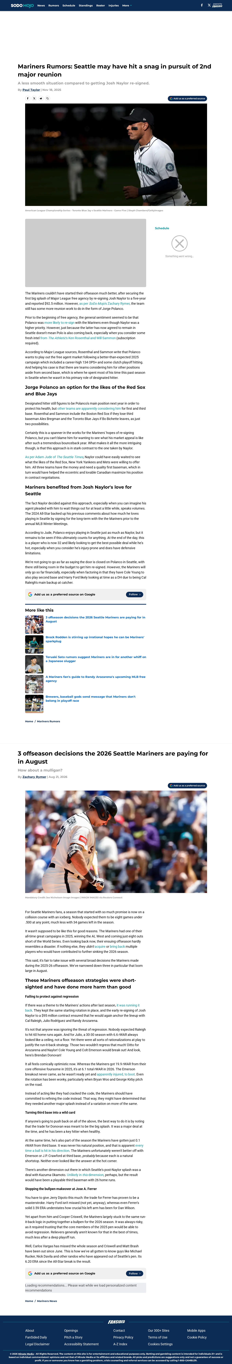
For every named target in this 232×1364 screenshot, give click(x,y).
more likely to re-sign (59, 323)
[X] (209, 5)
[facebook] (202, 5)
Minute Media (26, 1353)
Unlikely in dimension (85, 1175)
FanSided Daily (36, 1337)
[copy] (47, 98)
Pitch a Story (73, 1337)
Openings (71, 1330)
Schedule (69, 5)
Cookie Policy (197, 1337)
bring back (117, 946)
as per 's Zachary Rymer (104, 303)
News (41, 5)
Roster (100, 5)
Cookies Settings (160, 1344)
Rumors (53, 5)
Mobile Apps (196, 1330)
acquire (100, 946)
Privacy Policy (123, 1337)
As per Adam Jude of (54, 457)
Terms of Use (157, 1337)
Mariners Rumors (48, 721)
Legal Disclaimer (37, 1344)
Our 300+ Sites (158, 1330)
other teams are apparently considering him (89, 408)
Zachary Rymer (34, 777)
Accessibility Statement (81, 1344)
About (29, 1330)
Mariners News (47, 1301)
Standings (86, 5)
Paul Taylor (31, 90)
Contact (119, 1330)
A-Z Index (120, 1344)
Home (29, 721)
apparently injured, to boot (116, 1074)
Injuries (114, 5)
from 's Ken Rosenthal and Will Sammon (78, 338)
